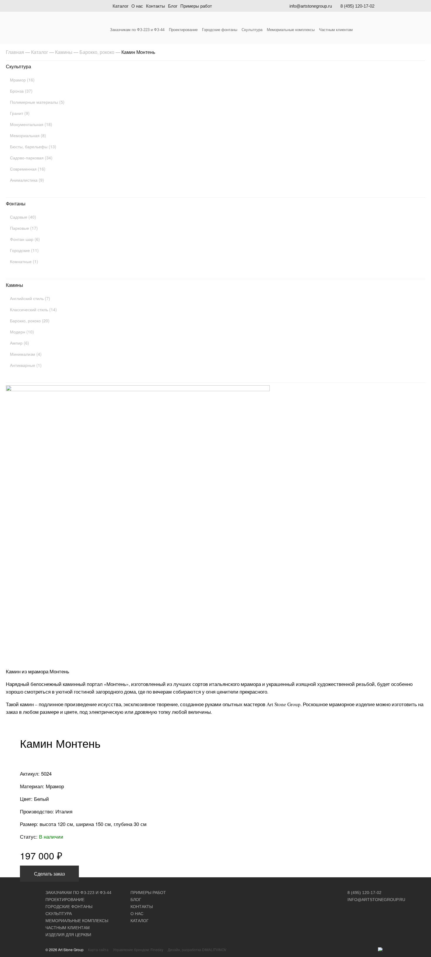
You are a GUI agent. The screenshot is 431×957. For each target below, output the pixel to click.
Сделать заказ (49, 873)
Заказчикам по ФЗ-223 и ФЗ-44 (137, 30)
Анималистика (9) (27, 180)
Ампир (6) (19, 343)
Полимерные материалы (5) (37, 102)
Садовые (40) (23, 217)
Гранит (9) (20, 113)
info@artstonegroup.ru (310, 6)
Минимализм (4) (26, 354)
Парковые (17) (24, 228)
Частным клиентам (336, 30)
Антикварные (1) (26, 365)
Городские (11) (24, 250)
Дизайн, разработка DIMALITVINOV (197, 949)
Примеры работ (196, 6)
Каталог (120, 6)
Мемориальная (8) (28, 135)
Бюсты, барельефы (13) (33, 146)
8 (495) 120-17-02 (357, 6)
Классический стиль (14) (33, 309)
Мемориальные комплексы (291, 30)
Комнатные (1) (24, 261)
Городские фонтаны (219, 30)
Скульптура (252, 30)
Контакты (155, 6)
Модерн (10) (22, 332)
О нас (137, 6)
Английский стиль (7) (30, 298)
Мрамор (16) (22, 80)
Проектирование (183, 30)
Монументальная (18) (31, 124)
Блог (172, 6)
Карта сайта (98, 949)
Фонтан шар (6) (25, 239)
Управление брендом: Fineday (138, 949)
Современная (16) (27, 169)
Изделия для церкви (68, 934)
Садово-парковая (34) (31, 158)
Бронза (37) (21, 91)
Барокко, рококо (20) (30, 320)
